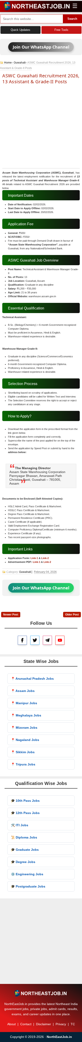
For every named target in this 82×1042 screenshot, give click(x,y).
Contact (25, 1024)
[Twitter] (34, 640)
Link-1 (34, 558)
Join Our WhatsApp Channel (41, 47)
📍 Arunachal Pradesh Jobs (32, 678)
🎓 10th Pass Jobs (25, 800)
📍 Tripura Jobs (23, 764)
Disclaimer (43, 1024)
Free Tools (61, 30)
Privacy (61, 1024)
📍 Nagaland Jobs (25, 740)
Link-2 (45, 558)
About (11, 1024)
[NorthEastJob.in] (41, 993)
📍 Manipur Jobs (24, 703)
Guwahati (20, 62)
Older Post (72, 614)
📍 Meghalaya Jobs (26, 715)
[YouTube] (59, 640)
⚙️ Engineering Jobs (27, 874)
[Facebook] (22, 640)
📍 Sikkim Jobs (23, 752)
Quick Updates (20, 30)
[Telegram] (47, 640)
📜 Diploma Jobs (24, 837)
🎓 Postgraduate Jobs (28, 886)
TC (73, 1024)
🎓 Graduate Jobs (25, 849)
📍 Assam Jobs (23, 691)
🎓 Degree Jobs (23, 862)
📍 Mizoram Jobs (24, 727)
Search (72, 18)
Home (8, 62)
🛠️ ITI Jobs (19, 825)
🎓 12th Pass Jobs (25, 813)
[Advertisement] (41, 126)
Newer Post (10, 614)
